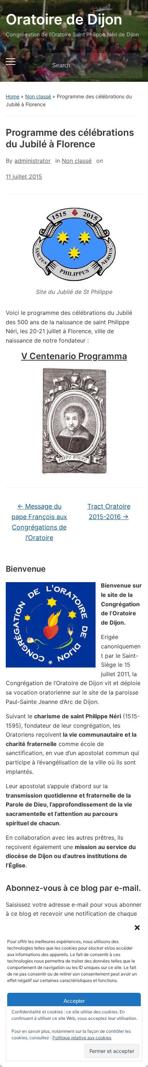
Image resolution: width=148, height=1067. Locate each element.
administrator (32, 160)
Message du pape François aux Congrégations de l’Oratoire (39, 522)
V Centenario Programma (74, 356)
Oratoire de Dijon (64, 19)
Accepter (74, 1001)
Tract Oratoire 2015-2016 (108, 512)
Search (131, 65)
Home (12, 96)
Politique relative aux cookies (81, 1037)
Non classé (38, 96)
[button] (137, 927)
